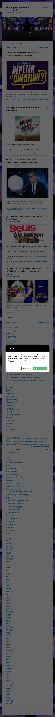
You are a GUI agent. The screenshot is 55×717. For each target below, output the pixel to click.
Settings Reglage (27, 368)
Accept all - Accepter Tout (40, 368)
